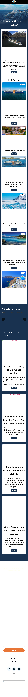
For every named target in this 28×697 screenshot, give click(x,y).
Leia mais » (14, 72)
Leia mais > (14, 387)
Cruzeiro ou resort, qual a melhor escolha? (14, 370)
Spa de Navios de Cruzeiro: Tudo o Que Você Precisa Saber (14, 420)
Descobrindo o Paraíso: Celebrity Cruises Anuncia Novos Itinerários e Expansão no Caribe (14, 118)
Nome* (4, 638)
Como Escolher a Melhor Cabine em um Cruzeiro (14, 470)
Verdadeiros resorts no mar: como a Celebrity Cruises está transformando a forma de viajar (14, 262)
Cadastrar (14, 650)
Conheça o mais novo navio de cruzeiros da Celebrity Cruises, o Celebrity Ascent (14, 184)
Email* (4, 643)
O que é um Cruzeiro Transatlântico (14, 150)
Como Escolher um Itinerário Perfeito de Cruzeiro (14, 530)
